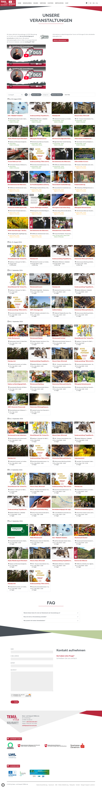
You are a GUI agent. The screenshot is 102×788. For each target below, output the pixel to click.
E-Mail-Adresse (15, 776)
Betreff (13, 783)
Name (12, 769)
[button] (3, 785)
